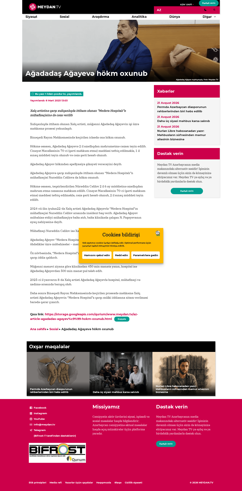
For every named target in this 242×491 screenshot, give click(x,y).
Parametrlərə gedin (145, 255)
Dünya (174, 17)
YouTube (39, 418)
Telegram (40, 430)
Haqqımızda (103, 482)
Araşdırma (100, 17)
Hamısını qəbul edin (97, 255)
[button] (216, 17)
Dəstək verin (208, 3)
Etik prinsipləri (37, 482)
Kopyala (121, 318)
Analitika (139, 17)
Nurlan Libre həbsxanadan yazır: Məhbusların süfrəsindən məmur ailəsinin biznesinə (181, 135)
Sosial (64, 17)
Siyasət (31, 17)
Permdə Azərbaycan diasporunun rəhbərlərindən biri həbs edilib (181, 109)
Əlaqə (117, 482)
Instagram (40, 413)
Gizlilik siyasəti (133, 482)
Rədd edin (121, 255)
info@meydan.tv (44, 424)
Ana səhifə (38, 329)
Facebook (40, 407)
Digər (207, 17)
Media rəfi (56, 482)
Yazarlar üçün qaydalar (79, 482)
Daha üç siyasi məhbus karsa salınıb (183, 121)
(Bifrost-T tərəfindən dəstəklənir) (55, 435)
